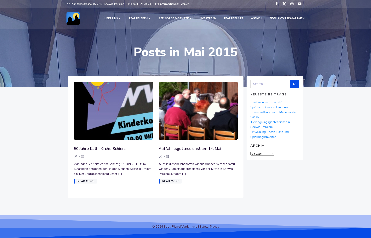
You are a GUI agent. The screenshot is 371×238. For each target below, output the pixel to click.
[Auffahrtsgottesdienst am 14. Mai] (198, 110)
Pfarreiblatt (233, 18)
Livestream (208, 18)
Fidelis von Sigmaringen (287, 18)
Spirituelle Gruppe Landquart (270, 107)
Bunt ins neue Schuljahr (266, 102)
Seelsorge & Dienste (174, 18)
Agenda (256, 18)
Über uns (111, 18)
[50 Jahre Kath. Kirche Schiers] (113, 110)
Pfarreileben (138, 18)
